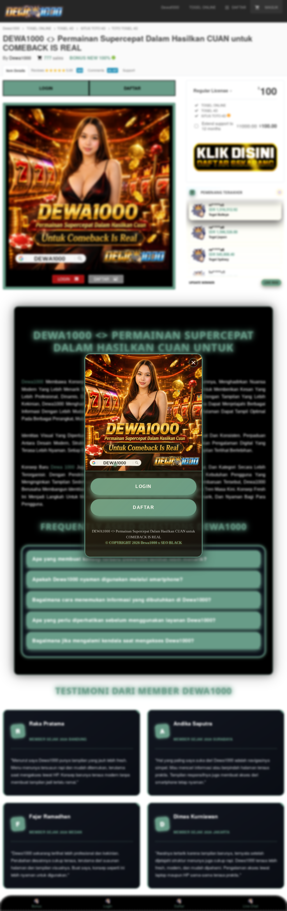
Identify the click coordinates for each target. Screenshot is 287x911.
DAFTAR (143, 507)
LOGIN (143, 486)
